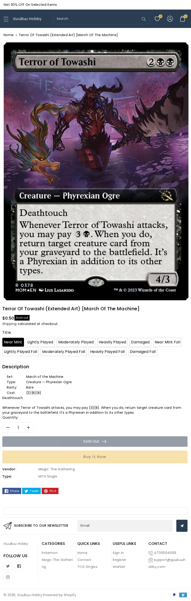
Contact (84, 559)
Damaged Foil (143, 351)
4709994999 (165, 552)
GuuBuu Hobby (29, 595)
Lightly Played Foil (20, 351)
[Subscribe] (182, 526)
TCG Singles (87, 566)
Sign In (118, 552)
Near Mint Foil (167, 342)
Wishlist (119, 566)
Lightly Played (40, 342)
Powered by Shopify (59, 595)
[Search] (144, 19)
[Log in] (170, 19)
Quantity (10, 417)
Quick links (88, 543)
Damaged (140, 342)
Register (119, 559)
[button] (8, 20)
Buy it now (94, 456)
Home (8, 35)
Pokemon (50, 552)
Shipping (9, 323)
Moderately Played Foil (63, 351)
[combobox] (96, 19)
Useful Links (124, 543)
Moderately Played (76, 342)
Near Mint (13, 342)
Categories (53, 543)
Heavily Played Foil (107, 351)
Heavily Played (112, 342)
